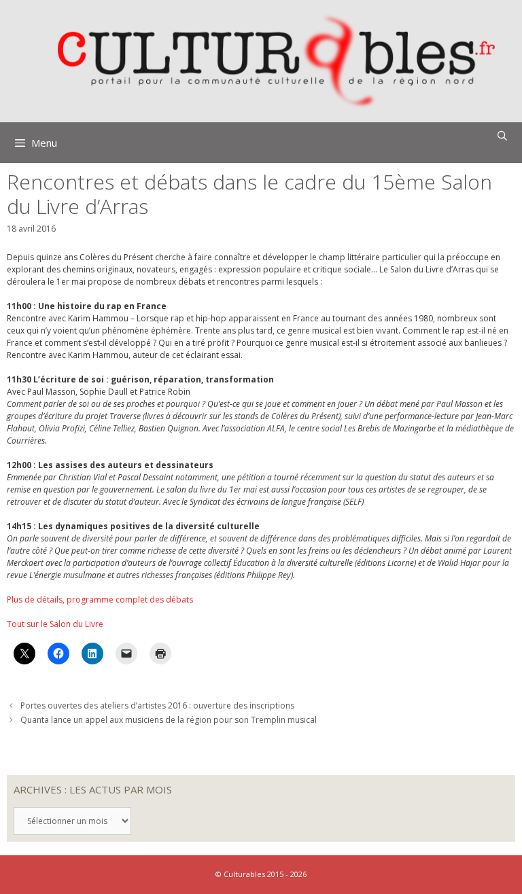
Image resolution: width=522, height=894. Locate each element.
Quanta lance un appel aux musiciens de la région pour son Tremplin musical (168, 720)
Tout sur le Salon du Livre (55, 624)
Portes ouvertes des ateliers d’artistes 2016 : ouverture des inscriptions (157, 705)
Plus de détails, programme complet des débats (100, 599)
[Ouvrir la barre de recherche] (502, 135)
